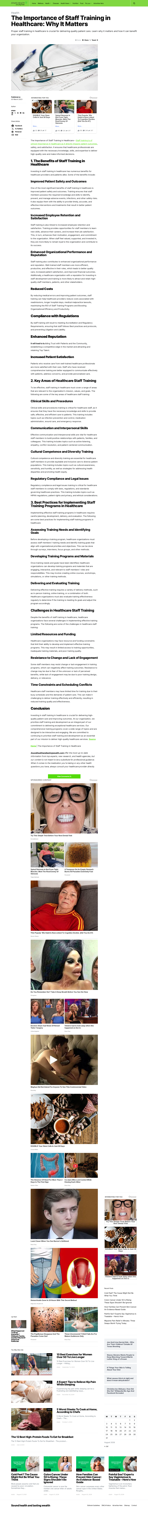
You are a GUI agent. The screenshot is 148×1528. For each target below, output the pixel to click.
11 (111, 1427)
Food (81, 3)
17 (107, 1431)
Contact (134, 1505)
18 (111, 1431)
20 (121, 1431)
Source (92, 739)
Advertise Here (98, 3)
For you (87, 3)
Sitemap (127, 1505)
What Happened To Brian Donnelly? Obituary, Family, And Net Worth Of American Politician (18, 1336)
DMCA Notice (106, 1505)
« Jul (106, 1446)
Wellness (40, 3)
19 (116, 1431)
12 (116, 1427)
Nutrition (75, 3)
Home (34, 3)
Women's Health (114, 1470)
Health (47, 3)
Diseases (56, 3)
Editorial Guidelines (93, 1505)
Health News (65, 3)
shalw (13, 110)
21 (125, 1431)
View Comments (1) (64, 776)
